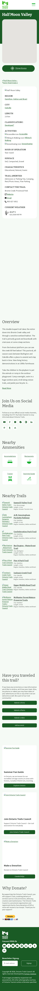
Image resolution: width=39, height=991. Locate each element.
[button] (19, 40)
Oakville (8, 108)
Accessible (23, 134)
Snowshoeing (27, 143)
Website (10, 194)
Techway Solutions (30, 974)
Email (9, 198)
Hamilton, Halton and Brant (16, 99)
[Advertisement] (19, 246)
